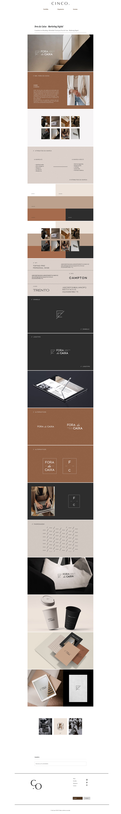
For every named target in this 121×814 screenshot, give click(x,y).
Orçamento (75, 783)
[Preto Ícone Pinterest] (87, 783)
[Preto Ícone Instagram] (87, 780)
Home (74, 778)
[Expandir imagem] (60, 53)
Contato (74, 785)
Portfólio (75, 781)
